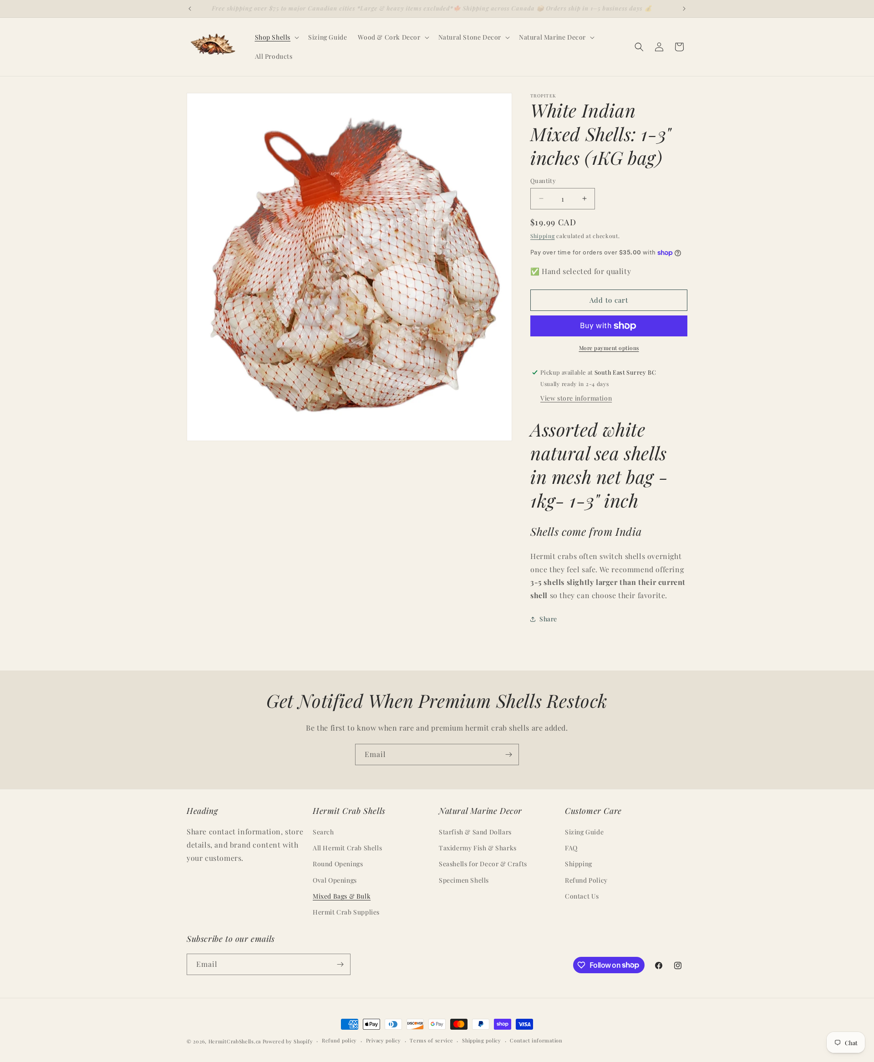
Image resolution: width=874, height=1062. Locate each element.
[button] (276, 37)
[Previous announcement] (190, 8)
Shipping (542, 235)
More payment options (609, 347)
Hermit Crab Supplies (346, 912)
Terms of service (431, 1040)
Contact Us (582, 896)
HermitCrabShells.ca (234, 1041)
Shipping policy (481, 1040)
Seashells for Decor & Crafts (483, 863)
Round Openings (338, 863)
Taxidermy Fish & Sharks (478, 848)
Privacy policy (383, 1040)
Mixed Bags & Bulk (342, 896)
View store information (576, 398)
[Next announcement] (684, 8)
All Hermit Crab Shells (347, 848)
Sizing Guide (584, 832)
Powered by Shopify (288, 1041)
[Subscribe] (508, 754)
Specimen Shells (464, 880)
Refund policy (339, 1040)
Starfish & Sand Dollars (475, 832)
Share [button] (548, 619)
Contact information (536, 1040)
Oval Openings (335, 880)
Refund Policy (586, 880)
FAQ (571, 848)
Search (323, 832)
